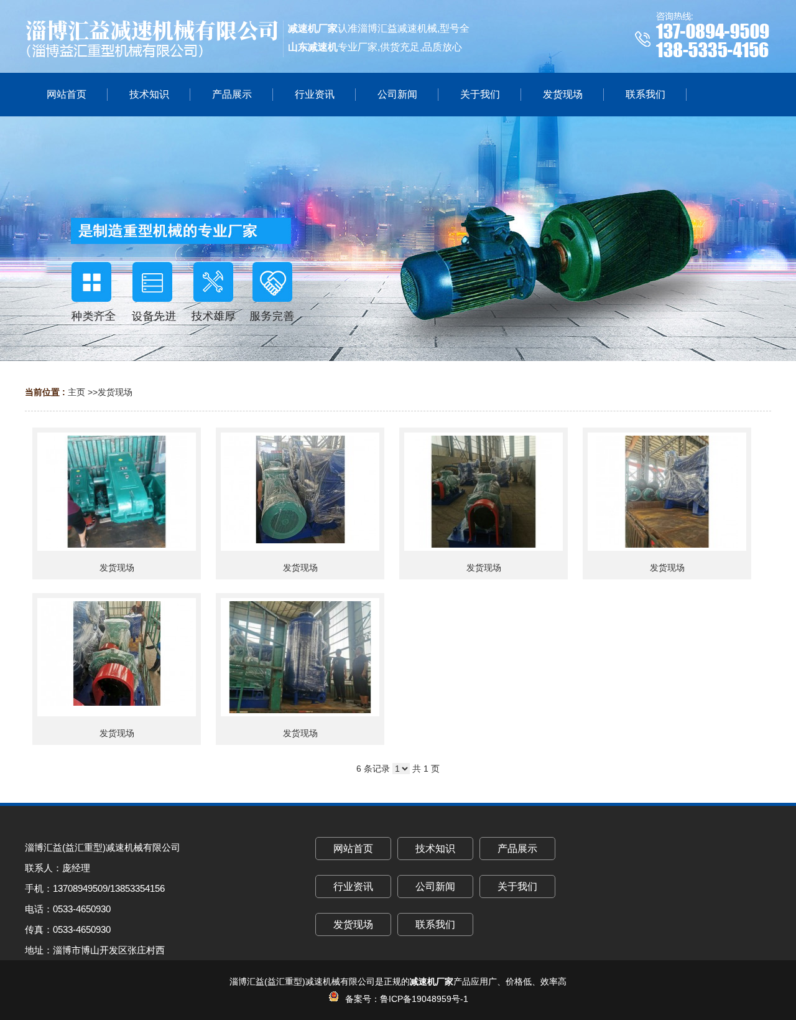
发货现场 (115, 392)
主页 (76, 392)
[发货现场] (116, 492)
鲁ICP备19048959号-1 (424, 999)
